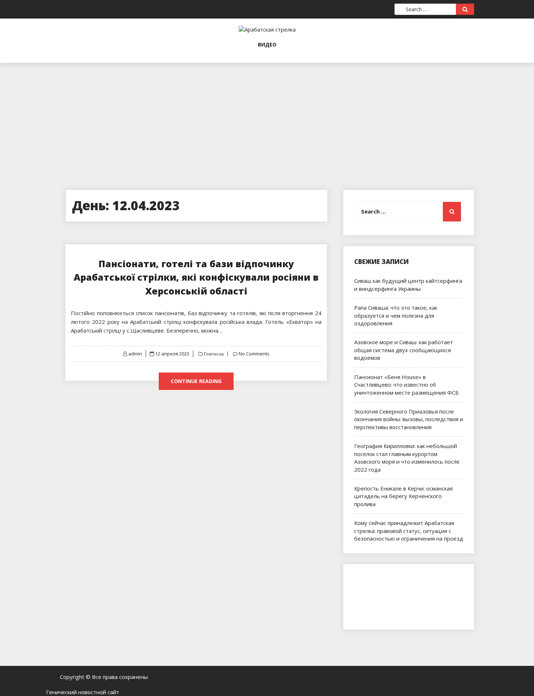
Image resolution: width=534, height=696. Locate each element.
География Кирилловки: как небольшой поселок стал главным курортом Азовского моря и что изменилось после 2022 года (407, 457)
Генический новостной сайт (82, 692)
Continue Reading (196, 381)
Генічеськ (213, 353)
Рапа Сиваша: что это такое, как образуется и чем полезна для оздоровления (395, 315)
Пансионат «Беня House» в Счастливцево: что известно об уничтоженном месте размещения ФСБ (406, 384)
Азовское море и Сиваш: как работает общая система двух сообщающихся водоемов (403, 349)
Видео (267, 44)
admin (135, 353)
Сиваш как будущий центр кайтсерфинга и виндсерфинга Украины (408, 284)
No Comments (254, 353)
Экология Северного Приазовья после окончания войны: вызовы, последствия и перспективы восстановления (408, 419)
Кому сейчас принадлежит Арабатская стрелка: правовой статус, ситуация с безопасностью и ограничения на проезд (408, 530)
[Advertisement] (267, 113)
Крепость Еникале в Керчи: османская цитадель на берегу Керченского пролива (403, 496)
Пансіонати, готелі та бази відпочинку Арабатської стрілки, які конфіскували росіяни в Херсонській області (196, 277)
